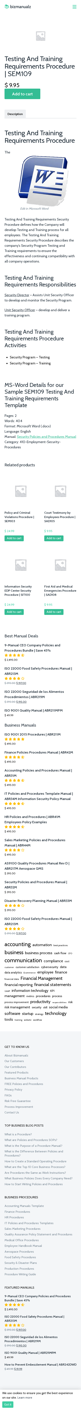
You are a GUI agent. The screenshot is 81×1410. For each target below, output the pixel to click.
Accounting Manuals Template (24, 1206)
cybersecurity (49, 967)
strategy (39, 1014)
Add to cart (22, 93)
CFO (70, 953)
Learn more (24, 1397)
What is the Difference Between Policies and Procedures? (34, 1153)
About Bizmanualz (16, 1055)
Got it (7, 1404)
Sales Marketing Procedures (22, 1229)
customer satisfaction (27, 967)
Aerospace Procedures (19, 1251)
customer (9, 967)
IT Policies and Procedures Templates (29, 1223)
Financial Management (42, 978)
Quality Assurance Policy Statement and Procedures (38, 1234)
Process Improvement (19, 1107)
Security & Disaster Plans (21, 1263)
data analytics (13, 972)
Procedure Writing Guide (20, 1274)
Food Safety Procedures (20, 1257)
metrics (30, 996)
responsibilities (59, 1002)
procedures (43, 996)
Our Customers (14, 1061)
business (14, 952)
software (12, 1013)
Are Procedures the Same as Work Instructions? (35, 1173)
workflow (37, 1020)
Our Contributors (15, 1067)
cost (67, 961)
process (57, 996)
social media (58, 1007)
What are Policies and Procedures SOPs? (31, 1140)
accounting (18, 944)
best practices (60, 945)
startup (27, 1013)
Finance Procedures (17, 1211)
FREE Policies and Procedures (24, 1084)
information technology (30, 990)
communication (23, 960)
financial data (12, 979)
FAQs (8, 1095)
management (15, 996)
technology (55, 1013)
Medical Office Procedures (22, 1240)
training (18, 1020)
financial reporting (19, 984)
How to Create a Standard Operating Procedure (35, 1161)
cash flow (60, 953)
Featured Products (16, 1072)
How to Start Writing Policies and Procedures (34, 1184)
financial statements (52, 984)
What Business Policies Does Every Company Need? (39, 1178)
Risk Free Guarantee (18, 1101)
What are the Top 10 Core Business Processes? (35, 1167)
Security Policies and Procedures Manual (46, 437)
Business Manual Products (21, 1078)
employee (45, 972)
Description (15, 114)
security (36, 1007)
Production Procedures (19, 1268)
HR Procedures (14, 1217)
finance (61, 972)
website (27, 1020)
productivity (40, 1001)
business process (38, 953)
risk (70, 1002)
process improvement (17, 1002)
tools (9, 1019)
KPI (52, 991)
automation (42, 945)
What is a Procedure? (18, 1134)
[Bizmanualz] (18, 6)
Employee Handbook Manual (23, 1246)
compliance (53, 961)
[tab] (15, 114)
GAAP (7, 991)
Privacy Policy (13, 1089)
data (63, 967)
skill (45, 1007)
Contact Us (12, 1112)
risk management (17, 1007)
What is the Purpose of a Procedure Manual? (33, 1146)
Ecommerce (30, 972)
